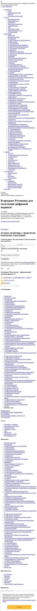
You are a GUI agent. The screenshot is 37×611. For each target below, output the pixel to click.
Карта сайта (8, 581)
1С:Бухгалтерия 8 (13, 43)
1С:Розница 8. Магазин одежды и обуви (16, 557)
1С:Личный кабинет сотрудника (18, 155)
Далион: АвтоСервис (14, 92)
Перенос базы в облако (15, 186)
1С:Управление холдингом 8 (16, 147)
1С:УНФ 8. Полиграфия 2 (16, 145)
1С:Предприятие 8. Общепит (17, 66)
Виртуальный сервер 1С (15, 184)
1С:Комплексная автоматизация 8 (18, 47)
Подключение (12, 178)
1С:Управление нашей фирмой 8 (18, 45)
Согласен (19, 607)
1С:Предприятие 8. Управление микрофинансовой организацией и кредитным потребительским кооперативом (21, 126)
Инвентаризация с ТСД (15, 30)
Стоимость (11, 181)
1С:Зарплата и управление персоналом (20, 53)
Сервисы (7, 152)
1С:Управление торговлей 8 (16, 48)
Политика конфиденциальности (11, 600)
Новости (10, 14)
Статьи (6, 579)
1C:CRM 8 (11, 72)
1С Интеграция (12, 32)
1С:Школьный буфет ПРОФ (16, 136)
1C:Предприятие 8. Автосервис (17, 90)
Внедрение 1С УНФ (10, 434)
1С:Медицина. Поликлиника (17, 98)
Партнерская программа (15, 16)
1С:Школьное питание (15, 134)
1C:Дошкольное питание (15, 137)
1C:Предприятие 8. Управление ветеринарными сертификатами (17, 105)
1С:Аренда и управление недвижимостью (21, 77)
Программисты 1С (13, 21)
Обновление (12, 22)
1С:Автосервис (12, 61)
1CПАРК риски (13, 160)
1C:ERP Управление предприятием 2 (19, 40)
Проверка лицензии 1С (15, 166)
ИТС (9, 27)
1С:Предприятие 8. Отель (16, 79)
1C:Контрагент (12, 157)
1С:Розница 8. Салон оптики (13, 496)
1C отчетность (8, 171)
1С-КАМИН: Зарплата (15, 93)
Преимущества (12, 173)
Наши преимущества (14, 13)
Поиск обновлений (14, 163)
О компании (8, 9)
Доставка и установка (11, 424)
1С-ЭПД (10, 153)
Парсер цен (11, 161)
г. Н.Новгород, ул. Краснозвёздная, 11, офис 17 (17, 277)
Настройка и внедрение (15, 24)
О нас (9, 11)
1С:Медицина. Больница (15, 100)
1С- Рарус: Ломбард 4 (14, 131)
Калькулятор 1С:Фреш (15, 187)
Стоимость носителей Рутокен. (10, 221)
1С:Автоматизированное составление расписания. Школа (19, 141)
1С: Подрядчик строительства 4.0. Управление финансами (18, 68)
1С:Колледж (11, 139)
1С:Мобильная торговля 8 (16, 51)
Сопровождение (13, 26)
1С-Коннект (11, 169)
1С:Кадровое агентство (15, 132)
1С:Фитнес (11, 63)
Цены (9, 174)
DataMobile (11, 56)
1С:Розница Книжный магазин (13, 499)
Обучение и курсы (13, 29)
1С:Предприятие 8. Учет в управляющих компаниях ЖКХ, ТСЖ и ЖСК (20, 75)
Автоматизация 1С (13, 19)
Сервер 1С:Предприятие (15, 59)
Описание (11, 176)
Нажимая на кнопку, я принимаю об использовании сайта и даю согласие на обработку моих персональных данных (18, 264)
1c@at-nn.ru (6, 283)
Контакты (7, 189)
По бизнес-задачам (13, 37)
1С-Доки (10, 158)
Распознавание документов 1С (17, 168)
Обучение (7, 577)
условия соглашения (27, 262)
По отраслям (12, 38)
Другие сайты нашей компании (14, 584)
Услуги (6, 17)
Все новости (4, 229)
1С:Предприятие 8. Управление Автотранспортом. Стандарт (17, 88)
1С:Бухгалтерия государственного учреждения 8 (19, 372)
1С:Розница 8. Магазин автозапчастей (16, 491)
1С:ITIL (10, 150)
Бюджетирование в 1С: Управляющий (19, 148)
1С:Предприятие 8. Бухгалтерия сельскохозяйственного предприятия (19, 109)
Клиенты (7, 576)
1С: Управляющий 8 (14, 129)
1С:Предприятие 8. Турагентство (18, 144)
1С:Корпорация (12, 42)
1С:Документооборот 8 (15, 64)
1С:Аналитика (12, 55)
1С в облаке (8, 179)
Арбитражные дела (14, 165)
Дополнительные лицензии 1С (17, 58)
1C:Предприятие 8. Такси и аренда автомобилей (19, 343)
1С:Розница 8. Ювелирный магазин (15, 498)
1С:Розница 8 (12, 50)
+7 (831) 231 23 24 (8, 280)
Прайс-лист (11, 35)
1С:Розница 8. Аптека (14, 103)
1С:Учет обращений (14, 71)
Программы (8, 34)
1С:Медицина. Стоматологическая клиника (21, 102)
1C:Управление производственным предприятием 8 (20, 341)
